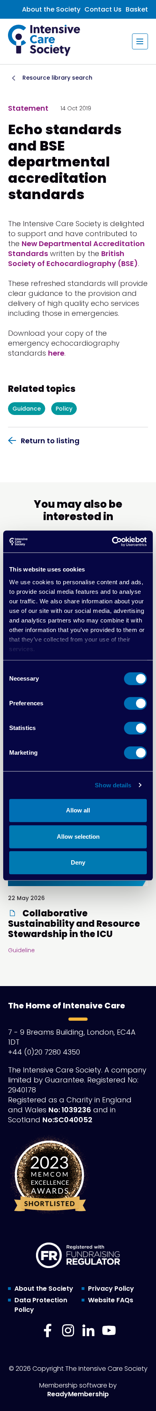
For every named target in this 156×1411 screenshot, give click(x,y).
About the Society (51, 9)
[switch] (135, 703)
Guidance (26, 409)
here (56, 353)
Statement (28, 108)
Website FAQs (110, 1300)
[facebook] (48, 1331)
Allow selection (78, 836)
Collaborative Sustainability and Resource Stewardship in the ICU (74, 924)
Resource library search (57, 78)
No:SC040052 (67, 1120)
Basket (137, 9)
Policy (64, 409)
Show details (113, 785)
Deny (78, 862)
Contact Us (103, 9)
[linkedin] (88, 1331)
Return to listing (50, 441)
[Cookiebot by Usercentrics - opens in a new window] (112, 541)
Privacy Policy (111, 1288)
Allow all (78, 810)
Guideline (21, 950)
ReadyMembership (78, 1394)
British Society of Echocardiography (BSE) (73, 258)
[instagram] (68, 1331)
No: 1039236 (69, 1110)
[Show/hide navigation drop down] (140, 41)
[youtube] (109, 1331)
